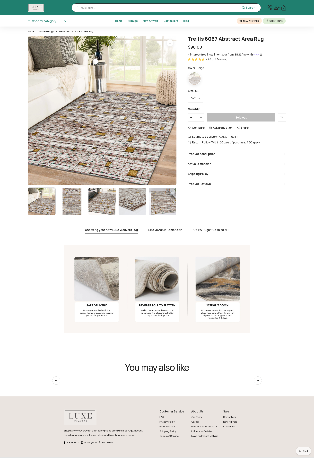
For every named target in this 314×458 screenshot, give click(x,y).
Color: (196, 68)
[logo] (36, 7)
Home (118, 21)
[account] (276, 7)
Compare (198, 128)
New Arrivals (150, 21)
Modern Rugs (46, 31)
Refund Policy (167, 426)
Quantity (194, 109)
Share (245, 128)
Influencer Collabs (201, 431)
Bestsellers (171, 21)
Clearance (229, 426)
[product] (170, 42)
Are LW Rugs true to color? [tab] (211, 230)
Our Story (196, 417)
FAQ (161, 417)
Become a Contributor (204, 426)
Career (195, 421)
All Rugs (133, 21)
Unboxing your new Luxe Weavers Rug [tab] (111, 230)
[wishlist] (282, 117)
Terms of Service (169, 436)
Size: (194, 91)
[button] (258, 380)
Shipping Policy (167, 431)
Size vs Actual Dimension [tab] (165, 230)
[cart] (283, 7)
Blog (186, 21)
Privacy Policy (167, 421)
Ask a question (223, 128)
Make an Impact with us (204, 436)
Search (250, 7)
